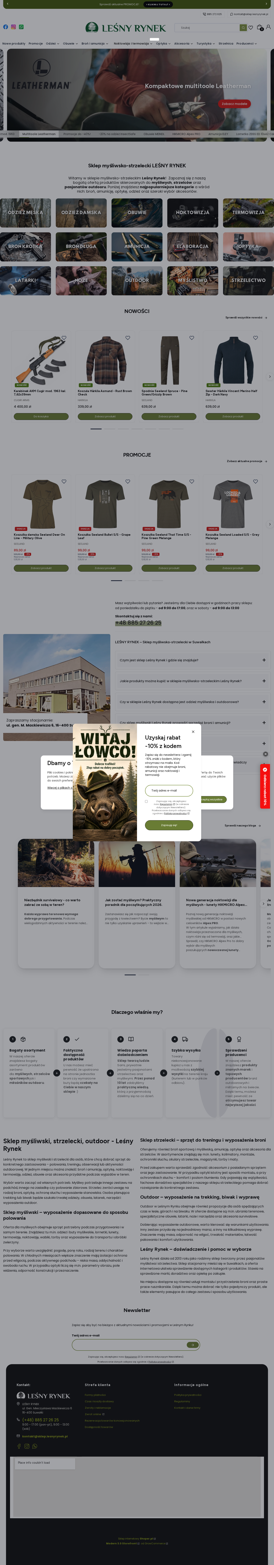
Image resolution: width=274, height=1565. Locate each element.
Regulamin (166, 804)
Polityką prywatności (175, 813)
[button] (193, 732)
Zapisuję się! (169, 825)
